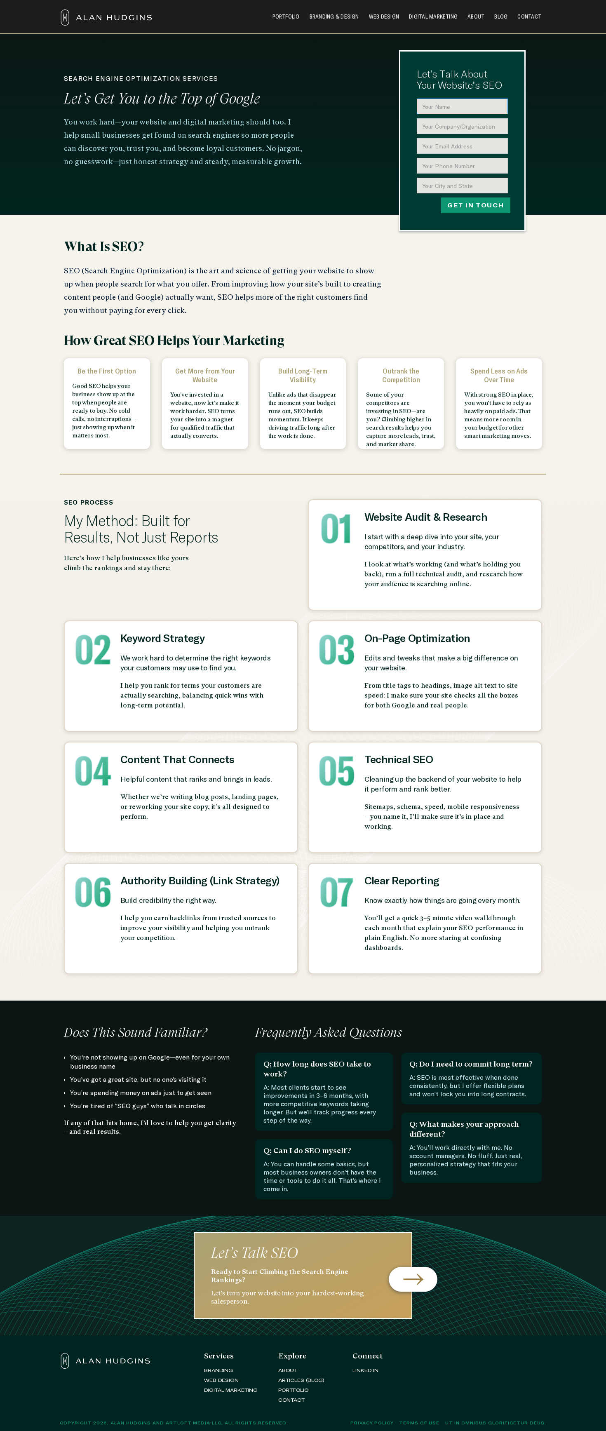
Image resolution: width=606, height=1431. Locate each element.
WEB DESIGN (384, 16)
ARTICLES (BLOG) (301, 1380)
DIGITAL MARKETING (433, 16)
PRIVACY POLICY (372, 1422)
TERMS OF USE (419, 1422)
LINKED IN (365, 1370)
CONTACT (291, 1400)
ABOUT (287, 1370)
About (475, 16)
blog (500, 16)
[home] (109, 13)
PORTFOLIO (293, 1390)
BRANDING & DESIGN (334, 16)
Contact (529, 16)
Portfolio (286, 16)
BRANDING (218, 1370)
